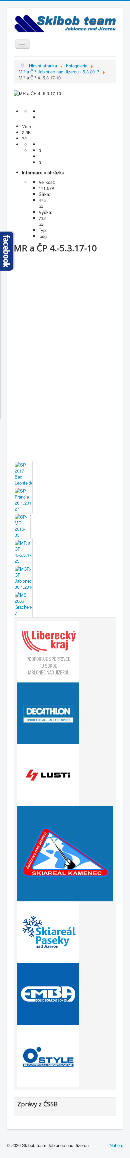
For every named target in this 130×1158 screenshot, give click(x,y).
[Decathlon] (48, 712)
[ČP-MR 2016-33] (22, 525)
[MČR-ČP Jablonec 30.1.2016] (23, 577)
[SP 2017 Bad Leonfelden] (23, 473)
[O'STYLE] (48, 1055)
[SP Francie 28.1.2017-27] (23, 499)
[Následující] (65, 105)
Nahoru (116, 1145)
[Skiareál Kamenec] (65, 853)
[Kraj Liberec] (48, 651)
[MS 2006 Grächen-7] (23, 603)
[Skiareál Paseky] (48, 931)
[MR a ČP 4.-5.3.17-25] (23, 551)
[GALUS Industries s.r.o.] (48, 774)
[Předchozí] (65, 99)
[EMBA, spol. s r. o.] (48, 993)
